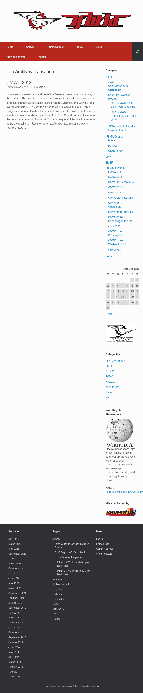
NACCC (110, 381)
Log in (99, 538)
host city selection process (69, 557)
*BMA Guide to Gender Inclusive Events (121, 128)
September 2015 (17, 637)
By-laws (112, 145)
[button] (137, 51)
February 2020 (16, 597)
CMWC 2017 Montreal (121, 182)
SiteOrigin (94, 685)
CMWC (30, 46)
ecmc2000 (114, 226)
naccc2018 (114, 171)
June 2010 (14, 676)
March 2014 (14, 661)
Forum (42, 56)
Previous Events (16, 56)
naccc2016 (114, 192)
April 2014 (13, 656)
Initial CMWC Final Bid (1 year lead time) (123, 104)
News (55, 613)
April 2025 (13, 538)
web (108, 397)
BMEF (99, 46)
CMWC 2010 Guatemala (115, 204)
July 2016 (13, 627)
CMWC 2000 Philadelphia (115, 233)
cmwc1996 (114, 249)
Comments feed (104, 548)
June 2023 (14, 558)
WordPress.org (104, 553)
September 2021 (17, 593)
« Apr (109, 314)
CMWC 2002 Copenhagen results (120, 219)
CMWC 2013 (19, 82)
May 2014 (13, 652)
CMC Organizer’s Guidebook (118, 87)
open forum (112, 387)
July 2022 (13, 573)
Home (10, 46)
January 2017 (15, 622)
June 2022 (14, 578)
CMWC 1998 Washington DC (117, 242)
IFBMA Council (55, 46)
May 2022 (13, 583)
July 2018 (13, 612)
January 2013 (15, 666)
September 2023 (17, 553)
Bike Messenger (115, 361)
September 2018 (17, 607)
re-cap (109, 392)
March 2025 (14, 543)
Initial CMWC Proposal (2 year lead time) (123, 115)
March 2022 (14, 588)
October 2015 (15, 632)
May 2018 (13, 617)
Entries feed (102, 543)
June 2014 (14, 647)
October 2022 (15, 568)
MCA (80, 46)
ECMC (109, 376)
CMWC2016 (115, 187)
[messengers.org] (69, 20)
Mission (112, 140)
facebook (57, 579)
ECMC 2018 (115, 177)
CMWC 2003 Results (120, 212)
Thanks (56, 618)
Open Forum (115, 151)
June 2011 (14, 671)
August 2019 (15, 602)
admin (42, 86)
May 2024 (13, 548)
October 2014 (15, 642)
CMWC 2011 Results (120, 197)
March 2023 (14, 563)
